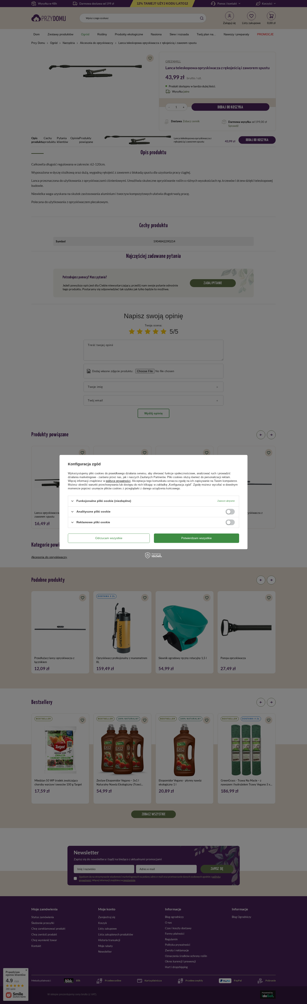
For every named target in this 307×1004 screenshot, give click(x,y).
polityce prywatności (118, 480)
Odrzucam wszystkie (108, 538)
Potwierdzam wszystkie (196, 538)
